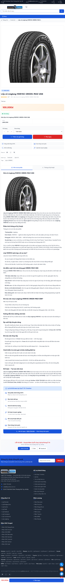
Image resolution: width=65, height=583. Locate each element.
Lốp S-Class (4, 565)
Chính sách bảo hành (40, 484)
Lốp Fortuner (59, 555)
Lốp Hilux (3, 557)
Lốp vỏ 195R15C (9, 160)
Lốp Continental (6, 516)
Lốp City (3, 553)
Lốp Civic (14, 553)
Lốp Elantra (47, 559)
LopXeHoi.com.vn (24, 571)
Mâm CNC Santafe (7, 537)
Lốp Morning (57, 559)
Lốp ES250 (21, 555)
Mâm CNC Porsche (7, 529)
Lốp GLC (45, 563)
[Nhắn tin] (14, 152)
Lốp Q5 (18, 557)
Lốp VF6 (13, 551)
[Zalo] (10, 152)
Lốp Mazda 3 (44, 551)
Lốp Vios (39, 555)
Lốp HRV (20, 553)
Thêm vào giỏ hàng (18, 137)
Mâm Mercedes (38, 502)
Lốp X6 (25, 563)
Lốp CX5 (30, 551)
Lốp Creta (23, 559)
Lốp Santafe (9, 559)
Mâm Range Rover (39, 507)
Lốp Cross (9, 557)
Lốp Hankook (5, 512)
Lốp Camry (45, 555)
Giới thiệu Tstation (39, 474)
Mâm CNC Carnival (7, 539)
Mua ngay (48, 137)
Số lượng (5, 128)
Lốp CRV (9, 553)
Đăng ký (60, 460)
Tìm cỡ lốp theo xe (39, 479)
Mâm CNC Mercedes (7, 534)
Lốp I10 (28, 559)
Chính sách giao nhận (40, 486)
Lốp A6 (33, 557)
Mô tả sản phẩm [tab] (17, 167)
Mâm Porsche (38, 504)
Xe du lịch (10, 157)
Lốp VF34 (19, 551)
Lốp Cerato (8, 561)
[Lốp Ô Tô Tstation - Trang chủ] (15, 7)
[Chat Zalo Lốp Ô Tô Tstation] (6, 574)
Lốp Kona (40, 559)
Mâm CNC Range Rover (8, 527)
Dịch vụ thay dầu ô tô (40, 494)
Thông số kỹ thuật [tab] (49, 167)
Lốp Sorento (23, 561)
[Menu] (3, 7)
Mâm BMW (37, 516)
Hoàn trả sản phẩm (39, 489)
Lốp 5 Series (15, 563)
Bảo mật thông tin (39, 491)
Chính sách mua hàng (40, 481)
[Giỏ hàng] (26, 7)
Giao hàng (17, 128)
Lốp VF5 (8, 551)
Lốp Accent (16, 559)
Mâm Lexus (37, 512)
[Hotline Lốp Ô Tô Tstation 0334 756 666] (9, 574)
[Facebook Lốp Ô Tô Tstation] (2, 574)
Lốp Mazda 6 (36, 551)
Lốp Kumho (5, 507)
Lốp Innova (52, 555)
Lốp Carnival (16, 561)
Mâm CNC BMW (6, 532)
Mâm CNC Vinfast (6, 542)
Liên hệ (36, 477)
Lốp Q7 (23, 557)
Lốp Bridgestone (6, 504)
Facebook (43, 448)
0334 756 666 (30, 431)
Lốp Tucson (34, 559)
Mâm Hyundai (38, 509)
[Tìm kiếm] (61, 11)
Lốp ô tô (17, 157)
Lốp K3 (3, 561)
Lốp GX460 (28, 555)
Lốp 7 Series (32, 563)
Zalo (34, 448)
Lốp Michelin (5, 502)
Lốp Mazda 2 (51, 551)
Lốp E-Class (51, 563)
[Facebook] (7, 152)
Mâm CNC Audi (6, 544)
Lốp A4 (28, 557)
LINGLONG (6, 90)
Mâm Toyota (37, 514)
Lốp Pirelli (4, 509)
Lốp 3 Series (8, 563)
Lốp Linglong (5, 519)
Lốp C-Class (59, 563)
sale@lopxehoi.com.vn (33, 2)
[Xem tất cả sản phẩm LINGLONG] (32, 56)
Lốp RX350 (14, 555)
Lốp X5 (21, 563)
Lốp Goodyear (6, 514)
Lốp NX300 (8, 555)
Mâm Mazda (37, 519)
